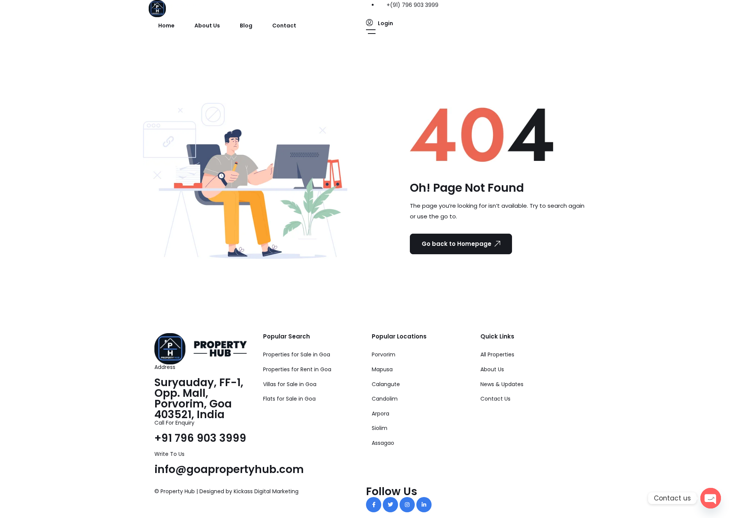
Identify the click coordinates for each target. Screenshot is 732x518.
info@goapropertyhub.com (229, 469)
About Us (207, 25)
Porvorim (383, 354)
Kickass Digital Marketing (266, 491)
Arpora (380, 413)
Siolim (379, 428)
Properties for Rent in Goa (297, 369)
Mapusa (382, 369)
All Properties (497, 354)
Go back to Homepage (456, 244)
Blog (246, 25)
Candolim (385, 399)
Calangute (386, 384)
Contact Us (495, 399)
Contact (284, 25)
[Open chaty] (710, 498)
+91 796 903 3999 (200, 438)
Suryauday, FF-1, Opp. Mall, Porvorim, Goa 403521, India (198, 398)
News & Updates (501, 384)
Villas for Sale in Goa (289, 384)
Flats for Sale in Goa (289, 399)
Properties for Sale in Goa (296, 354)
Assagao (383, 443)
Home (166, 25)
